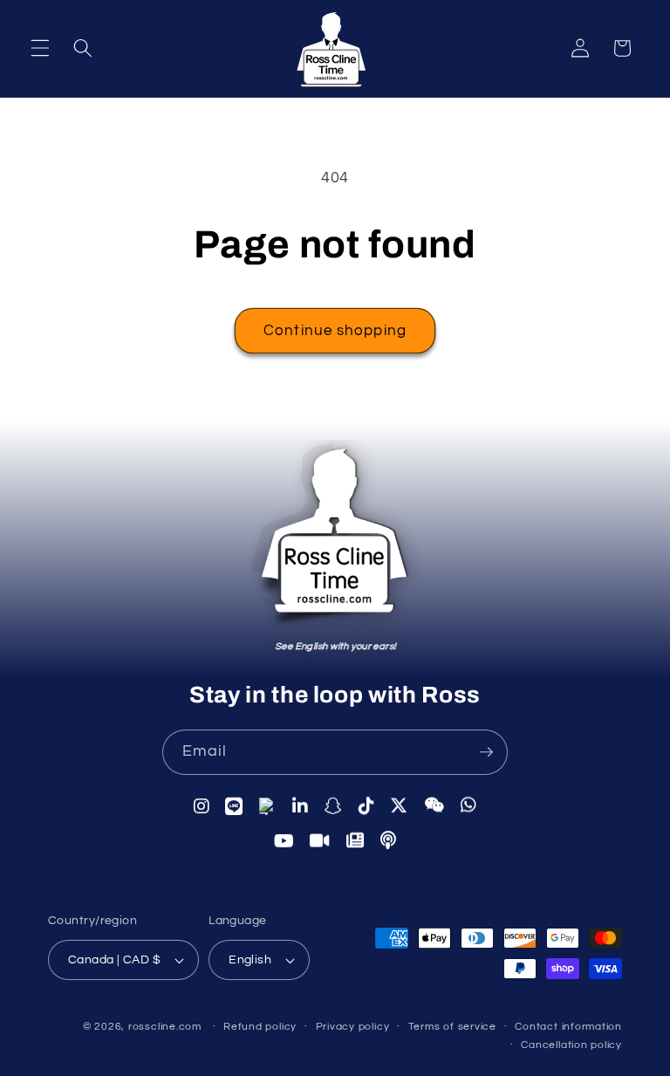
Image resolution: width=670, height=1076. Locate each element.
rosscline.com (165, 1026)
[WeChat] (434, 805)
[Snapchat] (334, 806)
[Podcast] (388, 840)
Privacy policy (353, 1026)
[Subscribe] (486, 752)
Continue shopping (335, 330)
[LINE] (234, 806)
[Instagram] (202, 805)
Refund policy (260, 1026)
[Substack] (355, 840)
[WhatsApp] (469, 804)
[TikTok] (367, 805)
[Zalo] (268, 806)
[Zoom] (320, 841)
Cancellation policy (571, 1045)
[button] (40, 48)
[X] (399, 805)
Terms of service (452, 1026)
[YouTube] (284, 841)
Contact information (568, 1026)
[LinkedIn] (300, 806)
